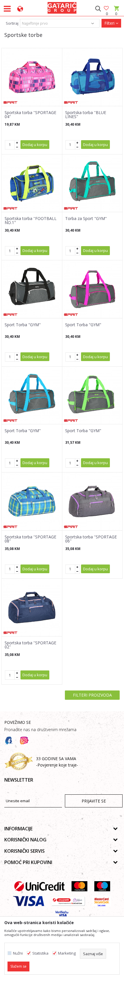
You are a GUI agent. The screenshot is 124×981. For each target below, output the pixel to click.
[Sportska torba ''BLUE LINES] (92, 77)
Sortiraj (12, 23)
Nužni (18, 953)
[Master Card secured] (101, 901)
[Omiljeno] (107, 8)
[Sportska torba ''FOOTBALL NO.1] (32, 183)
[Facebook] (8, 740)
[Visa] (28, 901)
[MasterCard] (79, 886)
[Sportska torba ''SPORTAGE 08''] (32, 501)
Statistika (40, 953)
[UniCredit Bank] (39, 886)
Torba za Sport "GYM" (86, 219)
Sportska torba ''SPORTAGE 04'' (30, 115)
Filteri (110, 23)
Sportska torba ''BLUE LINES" (85, 115)
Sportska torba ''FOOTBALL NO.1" (31, 221)
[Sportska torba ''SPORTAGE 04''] (32, 77)
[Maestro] (102, 886)
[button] (98, 8)
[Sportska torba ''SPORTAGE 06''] (92, 501)
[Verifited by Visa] (62, 916)
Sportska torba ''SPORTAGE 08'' (30, 539)
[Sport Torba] (32, 289)
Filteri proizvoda (92, 695)
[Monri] (68, 901)
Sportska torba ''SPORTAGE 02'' (30, 645)
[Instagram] (24, 740)
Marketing (67, 953)
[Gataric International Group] (62, 7)
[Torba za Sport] (92, 183)
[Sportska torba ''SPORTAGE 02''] (32, 607)
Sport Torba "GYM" (23, 325)
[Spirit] (10, 102)
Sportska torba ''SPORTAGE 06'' (91, 539)
